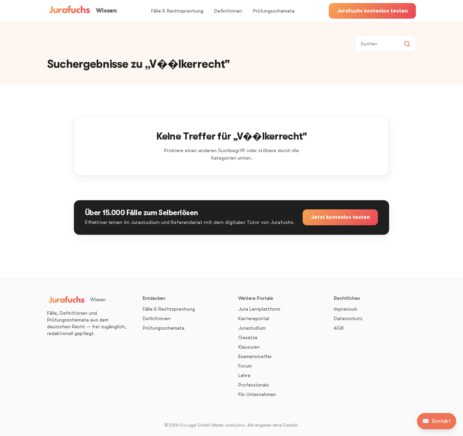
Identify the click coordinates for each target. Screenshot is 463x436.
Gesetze (248, 337)
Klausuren (249, 347)
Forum (245, 366)
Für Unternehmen (257, 394)
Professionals (253, 385)
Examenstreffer (255, 356)
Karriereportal (253, 318)
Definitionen (228, 11)
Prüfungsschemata (274, 11)
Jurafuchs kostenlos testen (372, 11)
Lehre (244, 375)
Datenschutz (348, 318)
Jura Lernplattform (259, 309)
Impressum (345, 309)
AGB (339, 328)
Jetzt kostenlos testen (340, 217)
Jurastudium (252, 328)
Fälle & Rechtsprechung (177, 11)
